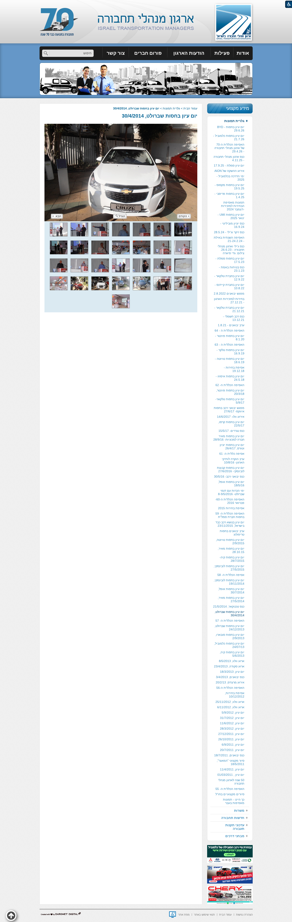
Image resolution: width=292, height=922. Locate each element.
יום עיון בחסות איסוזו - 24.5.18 (230, 378)
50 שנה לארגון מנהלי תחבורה (231, 781)
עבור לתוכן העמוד (146, 4)
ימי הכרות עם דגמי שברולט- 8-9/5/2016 (231, 492)
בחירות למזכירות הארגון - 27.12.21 (229, 300)
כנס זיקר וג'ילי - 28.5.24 (229, 232)
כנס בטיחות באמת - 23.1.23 (231, 269)
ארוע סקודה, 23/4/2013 (229, 666)
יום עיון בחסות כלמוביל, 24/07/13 (229, 645)
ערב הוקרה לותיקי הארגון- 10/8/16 (233, 460)
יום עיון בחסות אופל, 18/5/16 (231, 483)
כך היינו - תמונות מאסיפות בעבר (233, 801)
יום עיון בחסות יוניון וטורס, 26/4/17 (232, 446)
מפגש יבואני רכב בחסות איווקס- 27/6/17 (229, 409)
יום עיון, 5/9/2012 (233, 712)
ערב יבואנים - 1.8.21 (231, 325)
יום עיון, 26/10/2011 (231, 739)
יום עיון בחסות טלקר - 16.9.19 (230, 351)
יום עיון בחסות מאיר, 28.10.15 (231, 550)
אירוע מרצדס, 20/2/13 (230, 682)
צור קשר (116, 53)
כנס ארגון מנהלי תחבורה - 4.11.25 (229, 158)
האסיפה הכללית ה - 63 (229, 344)
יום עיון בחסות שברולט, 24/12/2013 (229, 627)
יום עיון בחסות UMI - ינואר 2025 (231, 216)
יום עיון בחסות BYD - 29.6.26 (230, 128)
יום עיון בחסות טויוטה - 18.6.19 (229, 360)
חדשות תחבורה (232, 818)
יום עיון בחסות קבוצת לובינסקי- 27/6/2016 (230, 469)
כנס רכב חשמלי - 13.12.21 (233, 318)
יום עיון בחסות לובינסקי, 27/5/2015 (229, 567)
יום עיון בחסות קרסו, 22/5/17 (231, 423)
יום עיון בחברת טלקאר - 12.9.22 (229, 277)
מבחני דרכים (234, 836)
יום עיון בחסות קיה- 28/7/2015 (232, 559)
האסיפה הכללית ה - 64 (229, 330)
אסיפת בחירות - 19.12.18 (234, 369)
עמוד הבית (190, 108)
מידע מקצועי (237, 108)
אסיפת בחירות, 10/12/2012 (234, 694)
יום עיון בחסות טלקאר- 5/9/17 (229, 400)
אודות (243, 53)
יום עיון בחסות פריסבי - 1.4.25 (229, 195)
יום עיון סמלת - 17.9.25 (229, 165)
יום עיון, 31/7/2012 (232, 718)
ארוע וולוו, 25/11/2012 (229, 702)
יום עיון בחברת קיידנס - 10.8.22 (229, 286)
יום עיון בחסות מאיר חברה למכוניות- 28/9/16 (228, 437)
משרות (239, 810)
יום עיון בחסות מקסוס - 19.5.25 (229, 186)
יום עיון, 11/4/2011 (232, 769)
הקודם (183, 216)
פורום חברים (148, 53)
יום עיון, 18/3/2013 (232, 671)
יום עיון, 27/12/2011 (231, 734)
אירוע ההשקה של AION (229, 171)
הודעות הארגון (188, 53)
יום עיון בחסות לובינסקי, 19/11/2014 (229, 581)
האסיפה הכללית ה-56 (230, 687)
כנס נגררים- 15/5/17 (231, 430)
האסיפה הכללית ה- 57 (229, 620)
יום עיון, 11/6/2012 (232, 723)
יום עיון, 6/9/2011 (233, 744)
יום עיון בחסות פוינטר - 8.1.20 (229, 337)
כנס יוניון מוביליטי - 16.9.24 (232, 225)
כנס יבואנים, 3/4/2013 (230, 677)
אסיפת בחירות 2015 (231, 508)
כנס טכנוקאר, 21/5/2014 (228, 606)
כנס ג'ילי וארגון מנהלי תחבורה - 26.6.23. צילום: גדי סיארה (231, 250)
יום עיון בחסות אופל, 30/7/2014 (231, 590)
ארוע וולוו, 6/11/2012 (230, 707)
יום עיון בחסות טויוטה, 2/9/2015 (230, 541)
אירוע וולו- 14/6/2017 (230, 416)
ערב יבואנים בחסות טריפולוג (232, 532)
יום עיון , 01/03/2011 (230, 774)
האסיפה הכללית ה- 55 (229, 789)
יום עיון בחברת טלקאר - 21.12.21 (229, 309)
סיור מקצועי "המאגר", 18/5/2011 (230, 762)
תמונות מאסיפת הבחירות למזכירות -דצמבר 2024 (232, 206)
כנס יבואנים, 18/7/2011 (229, 755)
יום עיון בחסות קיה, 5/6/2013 (232, 654)
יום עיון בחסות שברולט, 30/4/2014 (159, 116)
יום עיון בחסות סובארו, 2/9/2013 (229, 636)
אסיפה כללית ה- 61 (231, 453)
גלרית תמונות (171, 108)
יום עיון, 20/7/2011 (232, 750)
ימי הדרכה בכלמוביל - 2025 (230, 177)
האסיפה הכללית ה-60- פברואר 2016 (229, 501)
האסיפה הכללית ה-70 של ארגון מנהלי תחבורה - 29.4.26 (229, 148)
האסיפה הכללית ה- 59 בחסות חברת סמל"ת (229, 515)
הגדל (122, 216)
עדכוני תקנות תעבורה (234, 827)
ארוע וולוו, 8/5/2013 (231, 661)
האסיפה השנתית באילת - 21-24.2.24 (229, 239)
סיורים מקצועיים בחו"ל (229, 794)
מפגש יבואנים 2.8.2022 (229, 293)
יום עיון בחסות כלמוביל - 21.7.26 (228, 137)
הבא (58, 216)
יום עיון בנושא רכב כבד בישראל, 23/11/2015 (229, 524)
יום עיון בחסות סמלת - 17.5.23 (229, 260)
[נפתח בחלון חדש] (172, 914)
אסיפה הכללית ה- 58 (230, 575)
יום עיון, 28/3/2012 (232, 728)
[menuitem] (243, 53)
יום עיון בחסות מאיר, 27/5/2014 (231, 599)
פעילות (222, 53)
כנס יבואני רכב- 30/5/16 (229, 476)
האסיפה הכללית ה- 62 (229, 385)
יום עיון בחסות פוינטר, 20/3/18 (230, 392)
